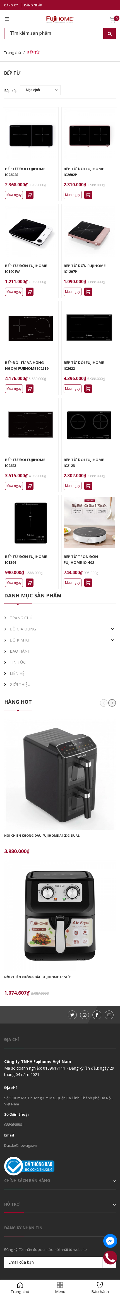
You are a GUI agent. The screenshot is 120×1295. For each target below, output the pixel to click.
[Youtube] (109, 1014)
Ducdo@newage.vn (20, 1145)
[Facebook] (96, 1014)
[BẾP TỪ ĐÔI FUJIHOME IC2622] (89, 328)
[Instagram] (84, 1014)
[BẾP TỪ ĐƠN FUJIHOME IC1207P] (89, 231)
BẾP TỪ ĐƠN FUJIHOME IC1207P (84, 268)
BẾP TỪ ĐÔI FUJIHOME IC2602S (25, 171)
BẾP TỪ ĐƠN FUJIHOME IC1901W (26, 268)
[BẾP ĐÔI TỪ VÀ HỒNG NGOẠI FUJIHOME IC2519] (30, 328)
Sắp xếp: (11, 90)
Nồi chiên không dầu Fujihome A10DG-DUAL (42, 835)
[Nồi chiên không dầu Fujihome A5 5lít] (60, 915)
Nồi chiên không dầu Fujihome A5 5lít (37, 977)
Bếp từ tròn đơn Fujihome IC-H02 (81, 559)
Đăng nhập (33, 5)
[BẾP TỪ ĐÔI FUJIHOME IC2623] (30, 425)
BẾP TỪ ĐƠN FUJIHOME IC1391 (26, 559)
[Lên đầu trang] (110, 1273)
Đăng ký (11, 5)
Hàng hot (18, 701)
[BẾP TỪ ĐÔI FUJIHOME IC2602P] (89, 134)
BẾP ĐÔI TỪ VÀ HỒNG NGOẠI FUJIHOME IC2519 (26, 365)
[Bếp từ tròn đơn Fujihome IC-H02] (89, 522)
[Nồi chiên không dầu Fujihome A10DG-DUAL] (60, 774)
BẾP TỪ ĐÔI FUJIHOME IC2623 (25, 462)
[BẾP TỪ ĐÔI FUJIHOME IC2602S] (30, 134)
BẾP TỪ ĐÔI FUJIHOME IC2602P (84, 171)
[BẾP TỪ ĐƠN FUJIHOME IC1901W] (30, 231)
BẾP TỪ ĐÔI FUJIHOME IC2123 (84, 462)
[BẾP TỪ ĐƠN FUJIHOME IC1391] (30, 522)
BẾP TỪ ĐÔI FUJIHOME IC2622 (84, 365)
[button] (112, 702)
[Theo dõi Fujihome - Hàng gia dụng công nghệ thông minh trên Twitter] (72, 1014)
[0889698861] (110, 1257)
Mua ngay (13, 194)
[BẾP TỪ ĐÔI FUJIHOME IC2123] (89, 425)
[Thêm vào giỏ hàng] (29, 195)
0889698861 (14, 1124)
